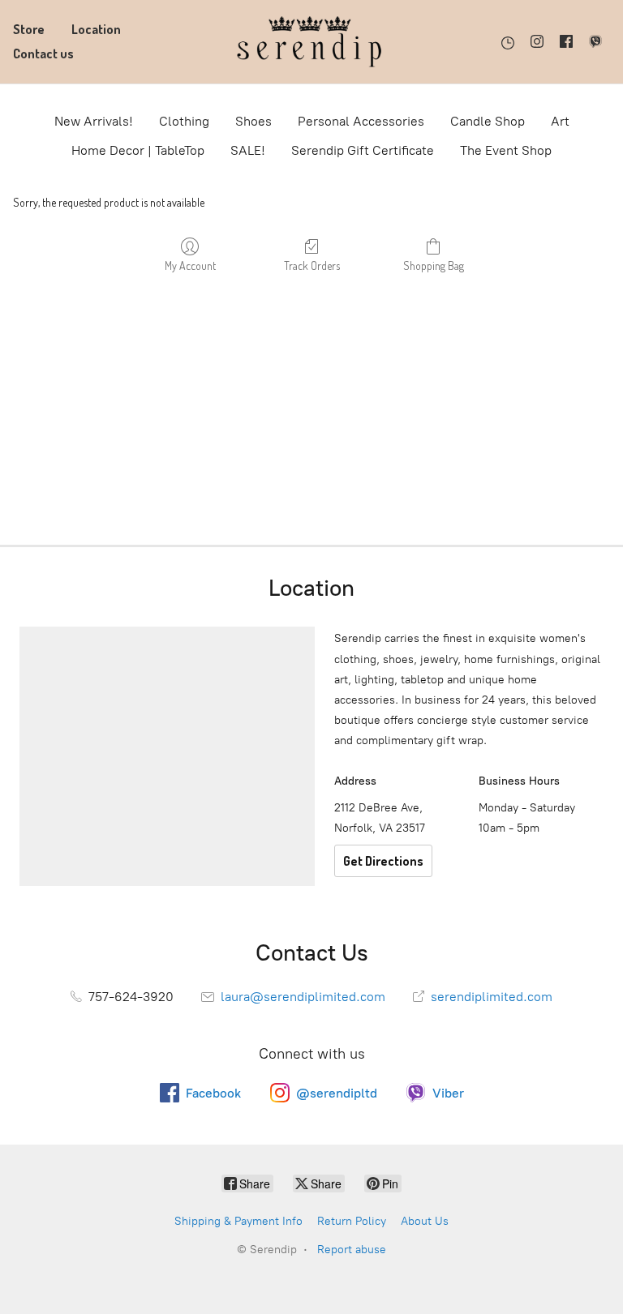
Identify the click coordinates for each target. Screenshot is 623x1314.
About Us (425, 1221)
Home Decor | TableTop (137, 150)
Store (29, 29)
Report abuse (351, 1249)
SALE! (247, 150)
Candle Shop (487, 121)
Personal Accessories (361, 121)
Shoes (253, 121)
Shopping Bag (433, 265)
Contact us (43, 53)
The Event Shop (506, 150)
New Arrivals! (93, 121)
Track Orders (312, 265)
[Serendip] (311, 41)
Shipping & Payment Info (238, 1221)
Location (96, 29)
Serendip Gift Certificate (362, 150)
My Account (190, 265)
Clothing (184, 121)
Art (560, 121)
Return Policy (351, 1221)
